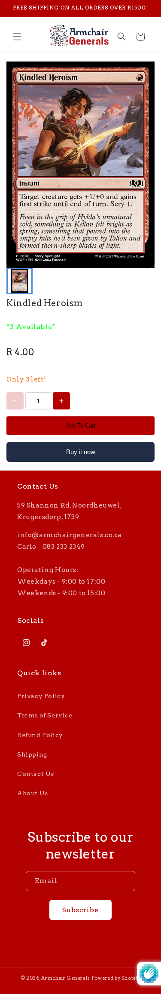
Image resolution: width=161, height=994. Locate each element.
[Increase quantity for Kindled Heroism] (61, 400)
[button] (17, 36)
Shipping (32, 754)
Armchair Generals (65, 978)
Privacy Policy (41, 695)
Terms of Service (45, 715)
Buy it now (80, 451)
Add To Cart (80, 425)
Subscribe (80, 910)
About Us (32, 793)
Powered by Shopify (116, 978)
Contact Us (35, 773)
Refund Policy (40, 735)
